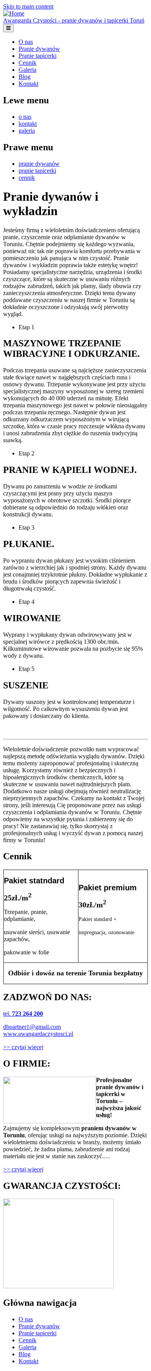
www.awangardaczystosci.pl (38, 1033)
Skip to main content (28, 6)
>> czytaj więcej (23, 1047)
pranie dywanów (39, 163)
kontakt (28, 123)
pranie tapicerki (37, 170)
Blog (25, 76)
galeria (27, 130)
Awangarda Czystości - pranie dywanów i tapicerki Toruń (73, 20)
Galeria (27, 69)
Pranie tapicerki (38, 55)
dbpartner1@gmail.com (32, 1026)
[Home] (13, 13)
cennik (27, 177)
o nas (25, 116)
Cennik (27, 62)
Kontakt (28, 83)
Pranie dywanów (39, 48)
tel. (23, 1013)
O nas (26, 41)
